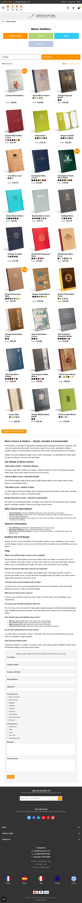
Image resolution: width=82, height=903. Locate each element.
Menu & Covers (14, 697)
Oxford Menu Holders (14, 216)
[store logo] (14, 8)
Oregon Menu (40, 136)
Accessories (13, 714)
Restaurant (13, 727)
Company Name (12, 664)
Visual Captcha (12, 758)
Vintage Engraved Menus (65, 96)
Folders (11, 708)
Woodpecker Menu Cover (65, 255)
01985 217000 (7, 2)
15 (67, 64)
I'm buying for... (12, 724)
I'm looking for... (13, 694)
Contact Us (71, 2)
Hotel (11, 732)
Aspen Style (14, 414)
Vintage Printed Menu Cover (14, 335)
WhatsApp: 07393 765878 (42, 857)
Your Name (11, 657)
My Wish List (73, 8)
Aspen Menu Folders (41, 95)
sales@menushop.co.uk (22, 2)
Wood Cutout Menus (67, 374)
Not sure (12, 720)
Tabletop (12, 705)
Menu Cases (13, 700)
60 (76, 64)
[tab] (41, 40)
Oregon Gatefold (67, 136)
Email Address (12, 679)
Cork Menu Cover (15, 176)
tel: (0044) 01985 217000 (42, 854)
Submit (10, 777)
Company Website (13, 672)
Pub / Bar (12, 735)
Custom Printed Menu (14, 95)
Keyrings (12, 711)
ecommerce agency (41, 900)
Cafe (10, 729)
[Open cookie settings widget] (3, 899)
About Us (64, 2)
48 (73, 64)
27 (70, 64)
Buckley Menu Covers (41, 216)
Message (10, 742)
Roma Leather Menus (67, 414)
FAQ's (78, 2)
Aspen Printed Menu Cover (66, 295)
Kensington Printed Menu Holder (65, 177)
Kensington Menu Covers (38, 177)
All (78, 64)
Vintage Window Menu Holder (40, 415)
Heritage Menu (67, 216)
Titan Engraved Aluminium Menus (65, 335)
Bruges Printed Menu (41, 294)
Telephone (11, 687)
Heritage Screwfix (15, 254)
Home (3, 21)
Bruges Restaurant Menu (12, 295)
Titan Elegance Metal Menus (39, 375)
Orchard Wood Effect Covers (13, 136)
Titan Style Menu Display (12, 375)
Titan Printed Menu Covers (39, 335)
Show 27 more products (14, 431)
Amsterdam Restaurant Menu (40, 255)
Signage (12, 703)
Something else (14, 717)
